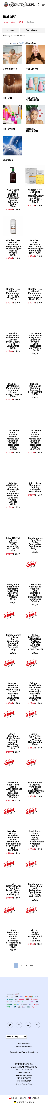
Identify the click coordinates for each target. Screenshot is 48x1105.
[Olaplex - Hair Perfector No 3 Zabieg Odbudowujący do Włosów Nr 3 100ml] (35, 226)
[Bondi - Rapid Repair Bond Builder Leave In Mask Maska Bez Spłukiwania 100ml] (13, 319)
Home (5, 22)
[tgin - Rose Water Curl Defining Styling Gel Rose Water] (35, 469)
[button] (43, 4)
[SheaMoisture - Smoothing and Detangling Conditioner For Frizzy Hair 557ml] (35, 870)
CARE (21, 22)
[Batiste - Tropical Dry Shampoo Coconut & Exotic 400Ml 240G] (35, 370)
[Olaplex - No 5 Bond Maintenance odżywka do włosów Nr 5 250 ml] (13, 275)
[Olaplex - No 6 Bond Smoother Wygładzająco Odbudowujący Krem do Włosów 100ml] (13, 226)
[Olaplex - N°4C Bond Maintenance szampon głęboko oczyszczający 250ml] (13, 370)
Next (32, 965)
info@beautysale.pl (24, 1046)
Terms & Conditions (30, 1052)
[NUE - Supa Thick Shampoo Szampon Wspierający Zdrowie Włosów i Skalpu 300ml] (13, 175)
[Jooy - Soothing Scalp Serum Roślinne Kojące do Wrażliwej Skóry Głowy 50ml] (13, 720)
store (13, 22)
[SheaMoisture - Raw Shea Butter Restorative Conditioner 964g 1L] (35, 524)
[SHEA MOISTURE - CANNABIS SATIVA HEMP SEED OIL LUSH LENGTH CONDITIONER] (35, 621)
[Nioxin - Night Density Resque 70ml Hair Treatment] (35, 916)
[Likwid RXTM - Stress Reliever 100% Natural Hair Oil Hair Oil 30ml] (13, 524)
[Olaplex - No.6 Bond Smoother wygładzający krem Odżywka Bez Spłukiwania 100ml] (13, 669)
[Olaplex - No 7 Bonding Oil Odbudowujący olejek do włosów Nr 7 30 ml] (35, 175)
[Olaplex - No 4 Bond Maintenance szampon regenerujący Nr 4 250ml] (35, 275)
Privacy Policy (15, 1052)
